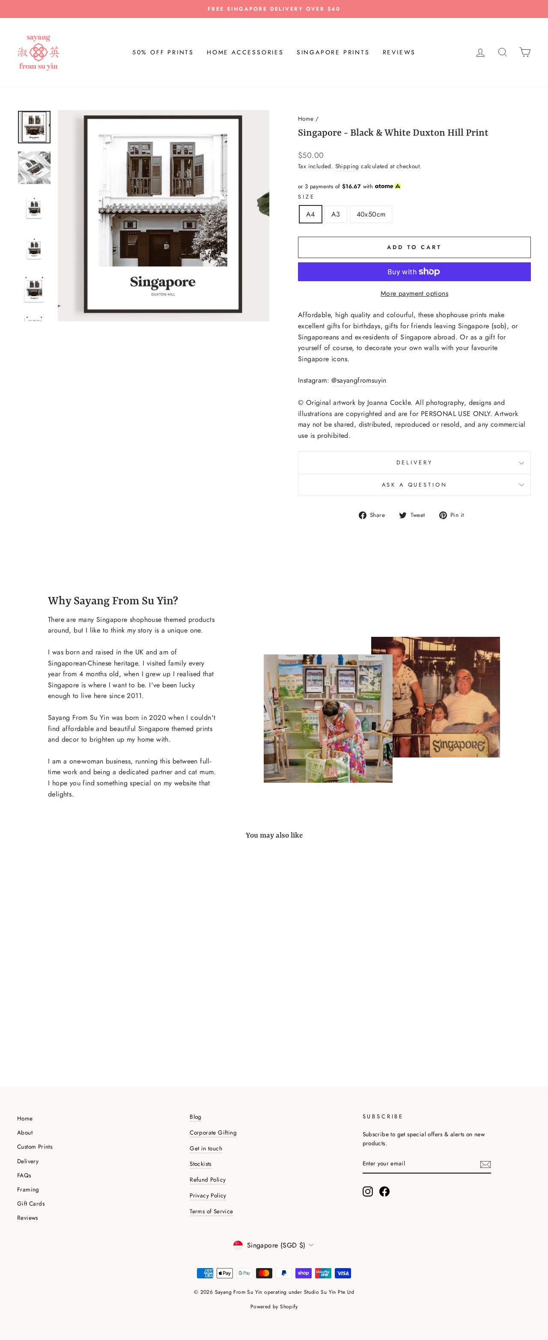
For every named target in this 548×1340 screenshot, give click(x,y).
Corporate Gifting (213, 1132)
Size (306, 197)
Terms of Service (211, 1211)
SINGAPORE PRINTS (333, 52)
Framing (28, 1189)
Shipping (347, 166)
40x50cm (371, 214)
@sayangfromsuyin (358, 380)
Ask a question (414, 485)
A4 (310, 214)
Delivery (414, 462)
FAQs (24, 1175)
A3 (335, 214)
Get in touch (206, 1148)
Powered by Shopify (274, 1306)
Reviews (27, 1217)
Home (306, 118)
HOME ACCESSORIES (245, 52)
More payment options (414, 293)
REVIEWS (399, 52)
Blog (196, 1116)
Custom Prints (34, 1146)
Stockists (200, 1163)
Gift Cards (31, 1203)
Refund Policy (208, 1179)
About (25, 1132)
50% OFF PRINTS (163, 52)
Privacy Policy (208, 1195)
